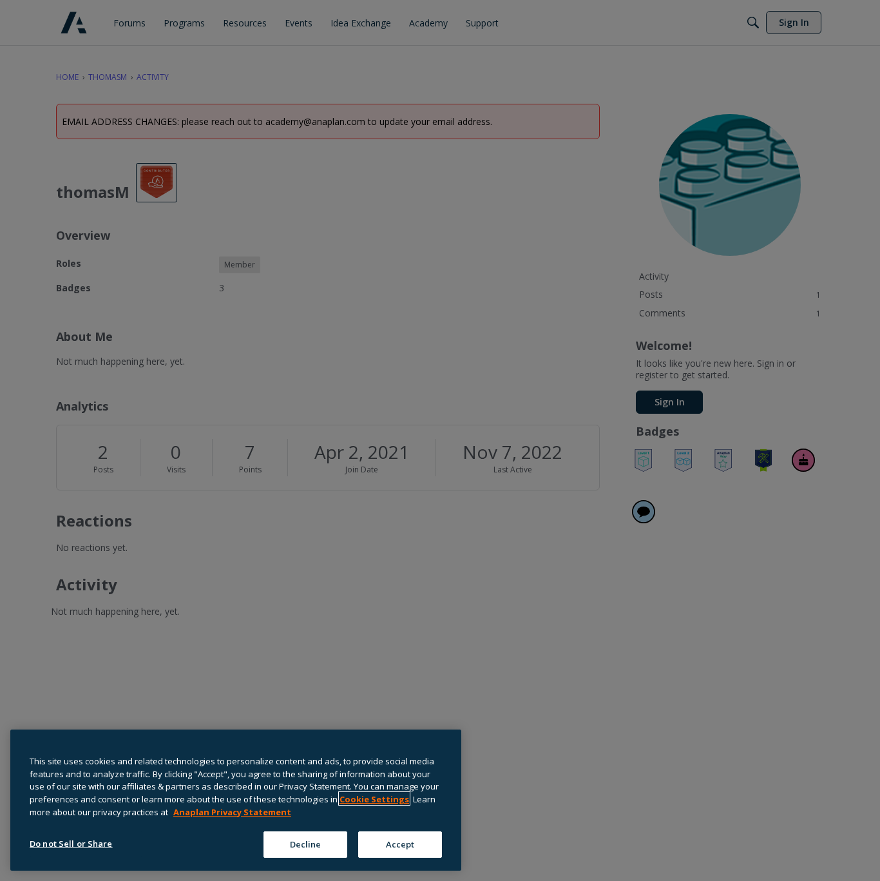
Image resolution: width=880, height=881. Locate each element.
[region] (235, 800)
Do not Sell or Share (71, 843)
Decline (305, 843)
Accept (400, 843)
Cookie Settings (374, 798)
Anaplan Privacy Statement (232, 811)
